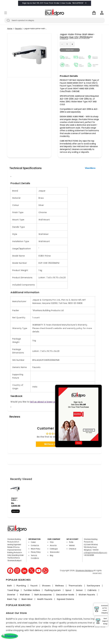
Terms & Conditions (35, 556)
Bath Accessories (43, 594)
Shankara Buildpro (84, 570)
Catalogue (54, 549)
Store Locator (54, 552)
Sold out (70, 50)
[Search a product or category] (8, 20)
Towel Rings (13, 590)
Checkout (72, 549)
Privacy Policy (36, 552)
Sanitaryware (93, 585)
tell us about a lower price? (45, 401)
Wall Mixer (25, 594)
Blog (51, 555)
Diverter (11, 594)
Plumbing (21, 585)
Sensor (79, 590)
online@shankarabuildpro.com (95, 552)
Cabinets (92, 590)
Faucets (18, 29)
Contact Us (35, 545)
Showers (46, 585)
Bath (9, 585)
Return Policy (35, 549)
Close (78, 443)
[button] (6, 13)
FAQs (52, 542)
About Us (53, 545)
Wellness (59, 585)
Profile (71, 542)
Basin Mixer (27, 599)
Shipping (64, 38)
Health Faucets (44, 599)
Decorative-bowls (65, 594)
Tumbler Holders (32, 590)
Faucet (34, 585)
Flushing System (53, 590)
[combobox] (54, 20)
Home (9, 29)
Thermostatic (75, 585)
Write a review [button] (52, 444)
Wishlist (72, 545)
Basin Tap (12, 599)
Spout (68, 590)
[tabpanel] (15, 499)
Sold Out (15, 511)
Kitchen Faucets (87, 594)
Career (33, 542)
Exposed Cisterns (65, 599)
